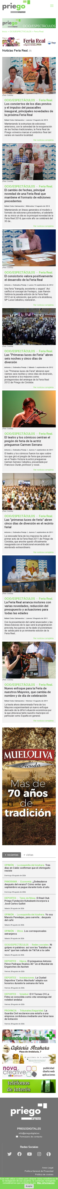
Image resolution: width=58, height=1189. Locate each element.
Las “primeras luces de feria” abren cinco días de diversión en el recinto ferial (28, 523)
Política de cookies (44, 1174)
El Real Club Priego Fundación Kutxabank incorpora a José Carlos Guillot (26, 901)
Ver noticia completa (43, 140)
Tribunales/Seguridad (31, 1010)
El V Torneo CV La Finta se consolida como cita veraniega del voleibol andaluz (27, 997)
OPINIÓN (9, 865)
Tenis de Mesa (27, 898)
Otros (20, 931)
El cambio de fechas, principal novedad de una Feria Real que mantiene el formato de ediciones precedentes (27, 195)
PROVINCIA (10, 1010)
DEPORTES (10, 898)
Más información (46, 1183)
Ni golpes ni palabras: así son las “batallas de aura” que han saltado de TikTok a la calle (28, 947)
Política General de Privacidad (39, 1171)
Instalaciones (26, 977)
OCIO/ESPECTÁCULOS (21, 31)
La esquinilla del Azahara (30, 865)
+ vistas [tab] (28, 855)
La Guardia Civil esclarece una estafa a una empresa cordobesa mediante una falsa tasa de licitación (29, 1015)
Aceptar (29, 1186)
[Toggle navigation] (52, 5)
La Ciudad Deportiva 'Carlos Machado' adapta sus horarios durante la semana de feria (25, 980)
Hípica (22, 961)
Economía (25, 881)
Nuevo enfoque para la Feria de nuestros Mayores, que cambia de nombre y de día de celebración (27, 692)
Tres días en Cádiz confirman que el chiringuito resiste (27, 868)
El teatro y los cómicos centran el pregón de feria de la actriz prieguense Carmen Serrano (27, 441)
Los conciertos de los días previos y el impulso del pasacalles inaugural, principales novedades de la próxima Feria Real (28, 109)
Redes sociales (40, 944)
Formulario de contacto (30, 1136)
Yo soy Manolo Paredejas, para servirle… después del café (28, 917)
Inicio (5, 31)
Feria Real (39, 31)
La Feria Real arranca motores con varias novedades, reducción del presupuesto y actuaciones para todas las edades (27, 608)
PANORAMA (11, 881)
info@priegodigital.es (29, 1133)
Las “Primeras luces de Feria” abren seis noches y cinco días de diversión (28, 358)
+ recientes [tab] (11, 855)
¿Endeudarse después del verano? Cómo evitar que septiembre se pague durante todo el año (26, 884)
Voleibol (23, 994)
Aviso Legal (47, 1167)
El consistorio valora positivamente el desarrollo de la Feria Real (28, 278)
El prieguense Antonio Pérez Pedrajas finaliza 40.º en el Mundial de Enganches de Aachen (28, 964)
